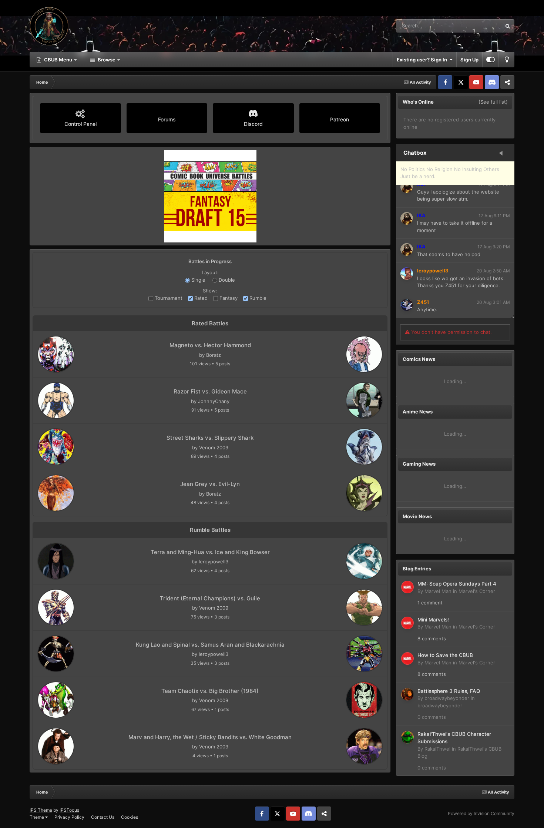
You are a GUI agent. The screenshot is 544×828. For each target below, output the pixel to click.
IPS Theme (41, 810)
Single (197, 280)
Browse (107, 60)
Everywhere (478, 26)
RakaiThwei (437, 749)
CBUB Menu (58, 60)
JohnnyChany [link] (213, 401)
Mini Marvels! (433, 620)
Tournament (167, 298)
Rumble (257, 298)
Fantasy (228, 298)
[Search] (507, 26)
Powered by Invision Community (481, 813)
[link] (55, 354)
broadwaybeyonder (446, 698)
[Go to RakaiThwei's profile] (407, 737)
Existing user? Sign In (423, 60)
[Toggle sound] (503, 153)
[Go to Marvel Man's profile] (407, 587)
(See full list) (493, 102)
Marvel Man (437, 591)
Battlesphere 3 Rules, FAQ (448, 691)
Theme (37, 817)
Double (226, 280)
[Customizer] (490, 59)
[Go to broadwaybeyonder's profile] (407, 694)
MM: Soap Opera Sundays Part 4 (456, 584)
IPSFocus (69, 810)
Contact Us (102, 817)
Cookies (129, 817)
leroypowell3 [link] (213, 561)
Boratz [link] (213, 355)
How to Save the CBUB (445, 655)
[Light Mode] (506, 59)
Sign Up (469, 60)
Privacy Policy (69, 817)
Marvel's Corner (477, 591)
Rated (200, 298)
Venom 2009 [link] (213, 447)
